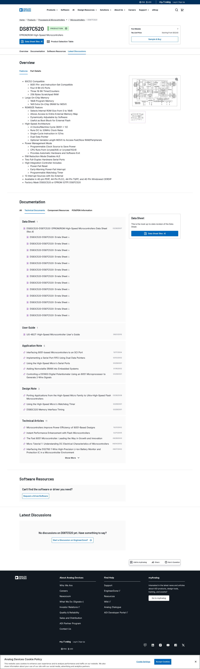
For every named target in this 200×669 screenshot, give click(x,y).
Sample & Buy (154, 39)
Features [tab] (23, 71)
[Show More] (72, 458)
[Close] (196, 662)
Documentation (37, 51)
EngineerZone (111, 590)
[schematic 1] (137, 117)
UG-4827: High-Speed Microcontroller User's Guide (53, 334)
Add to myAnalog (140, 562)
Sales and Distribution (71, 618)
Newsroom (65, 596)
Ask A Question (174, 562)
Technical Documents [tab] (35, 210)
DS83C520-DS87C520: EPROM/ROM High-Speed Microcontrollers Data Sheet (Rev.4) (67, 230)
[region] (100, 662)
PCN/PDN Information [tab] (82, 210)
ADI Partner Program (70, 623)
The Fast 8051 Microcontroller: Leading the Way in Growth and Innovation (64, 438)
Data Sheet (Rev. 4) (34, 41)
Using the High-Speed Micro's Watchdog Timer (51, 404)
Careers (64, 590)
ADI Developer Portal (115, 612)
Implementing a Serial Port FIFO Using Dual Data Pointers (56, 357)
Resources (109, 596)
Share (157, 562)
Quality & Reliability (69, 612)
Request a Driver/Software (35, 496)
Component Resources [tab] (58, 210)
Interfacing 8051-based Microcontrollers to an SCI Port (55, 352)
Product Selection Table (62, 41)
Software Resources (56, 51)
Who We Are (66, 585)
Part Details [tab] (35, 71)
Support (108, 585)
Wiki (106, 601)
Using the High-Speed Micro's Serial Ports (48, 363)
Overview (23, 51)
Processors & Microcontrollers (51, 20)
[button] (66, 20)
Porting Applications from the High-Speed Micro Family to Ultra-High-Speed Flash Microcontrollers (69, 397)
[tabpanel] (72, 132)
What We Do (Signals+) (72, 601)
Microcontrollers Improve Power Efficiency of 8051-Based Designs (61, 427)
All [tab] (20, 210)
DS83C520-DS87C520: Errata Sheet (49, 237)
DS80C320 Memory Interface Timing (45, 409)
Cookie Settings (143, 662)
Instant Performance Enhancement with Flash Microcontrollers (58, 433)
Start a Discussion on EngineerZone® (70, 540)
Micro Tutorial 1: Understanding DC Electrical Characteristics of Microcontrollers (68, 443)
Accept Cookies (163, 662)
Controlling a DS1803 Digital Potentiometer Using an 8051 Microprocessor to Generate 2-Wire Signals (66, 376)
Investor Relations (69, 607)
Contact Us (65, 628)
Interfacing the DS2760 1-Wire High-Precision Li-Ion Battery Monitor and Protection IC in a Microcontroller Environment (64, 451)
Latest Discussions (77, 51)
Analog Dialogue (112, 607)
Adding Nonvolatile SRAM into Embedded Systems (53, 368)
